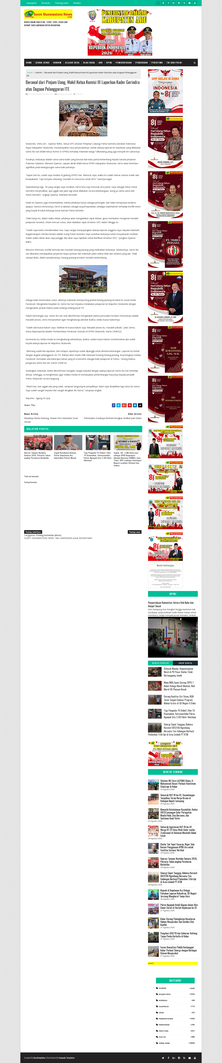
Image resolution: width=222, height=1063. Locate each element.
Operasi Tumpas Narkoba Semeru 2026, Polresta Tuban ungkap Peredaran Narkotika (37, 455)
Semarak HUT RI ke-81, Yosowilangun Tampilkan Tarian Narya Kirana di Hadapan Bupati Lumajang (177, 798)
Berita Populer (160, 663)
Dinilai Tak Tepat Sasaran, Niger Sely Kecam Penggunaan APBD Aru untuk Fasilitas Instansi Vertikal (177, 847)
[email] (189, 3)
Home (29, 62)
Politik (162, 1037)
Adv (101, 62)
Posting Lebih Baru (33, 531)
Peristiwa (157, 62)
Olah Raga (89, 62)
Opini (109, 62)
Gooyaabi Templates (67, 1057)
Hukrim (57, 62)
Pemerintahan (124, 62)
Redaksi (77, 3)
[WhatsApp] (158, 1057)
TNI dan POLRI (174, 62)
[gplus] (173, 3)
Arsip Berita (185, 663)
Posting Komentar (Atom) (48, 535)
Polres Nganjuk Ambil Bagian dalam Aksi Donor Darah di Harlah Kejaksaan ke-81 (179, 906)
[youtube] (195, 3)
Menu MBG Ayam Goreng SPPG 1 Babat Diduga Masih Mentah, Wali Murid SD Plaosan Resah (179, 686)
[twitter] (163, 3)
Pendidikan (141, 62)
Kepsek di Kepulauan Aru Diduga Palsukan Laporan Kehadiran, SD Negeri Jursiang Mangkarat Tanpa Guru (178, 893)
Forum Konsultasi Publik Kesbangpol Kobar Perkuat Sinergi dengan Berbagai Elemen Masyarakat (178, 950)
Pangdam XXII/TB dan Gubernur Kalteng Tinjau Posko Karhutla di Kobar (178, 934)
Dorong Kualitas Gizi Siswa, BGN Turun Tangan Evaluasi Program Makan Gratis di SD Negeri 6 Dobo (180, 700)
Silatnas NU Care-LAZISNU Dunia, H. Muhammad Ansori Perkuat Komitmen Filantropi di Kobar (178, 783)
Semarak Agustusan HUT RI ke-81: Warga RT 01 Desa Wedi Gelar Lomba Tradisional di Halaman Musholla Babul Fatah (178, 831)
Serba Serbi (42, 62)
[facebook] (168, 3)
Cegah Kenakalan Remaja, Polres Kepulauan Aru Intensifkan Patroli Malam (65, 455)
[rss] (184, 3)
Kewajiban (32, 3)
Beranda (46, 3)
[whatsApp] (158, 3)
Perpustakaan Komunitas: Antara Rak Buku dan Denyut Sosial (171, 604)
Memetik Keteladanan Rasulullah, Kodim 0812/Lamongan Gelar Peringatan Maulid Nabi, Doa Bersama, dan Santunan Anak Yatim (179, 814)
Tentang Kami (61, 3)
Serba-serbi (164, 1043)
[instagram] (179, 3)
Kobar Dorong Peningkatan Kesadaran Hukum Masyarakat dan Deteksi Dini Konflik (177, 922)
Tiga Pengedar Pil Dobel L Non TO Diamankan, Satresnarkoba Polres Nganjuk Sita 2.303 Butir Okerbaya (98, 456)
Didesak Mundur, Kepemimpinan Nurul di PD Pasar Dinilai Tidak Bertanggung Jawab (178, 672)
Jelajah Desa (72, 62)
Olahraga (164, 1006)
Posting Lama (134, 531)
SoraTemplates (39, 1057)
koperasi (163, 1000)
